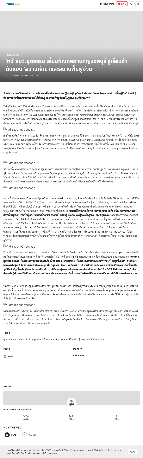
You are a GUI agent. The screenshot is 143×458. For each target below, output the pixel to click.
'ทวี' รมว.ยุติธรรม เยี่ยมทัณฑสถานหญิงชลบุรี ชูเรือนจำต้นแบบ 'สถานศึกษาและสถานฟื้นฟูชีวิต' (66, 65)
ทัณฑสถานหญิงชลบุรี (27, 339)
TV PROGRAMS (107, 4)
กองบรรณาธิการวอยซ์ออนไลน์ (17, 409)
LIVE (123, 4)
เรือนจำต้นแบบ (44, 339)
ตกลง (132, 451)
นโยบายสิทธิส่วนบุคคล (45, 453)
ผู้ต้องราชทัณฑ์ (86, 339)
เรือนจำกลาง (98, 339)
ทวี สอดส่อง (78, 355)
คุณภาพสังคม (12, 55)
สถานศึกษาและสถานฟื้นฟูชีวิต (64, 339)
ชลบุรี (10, 356)
